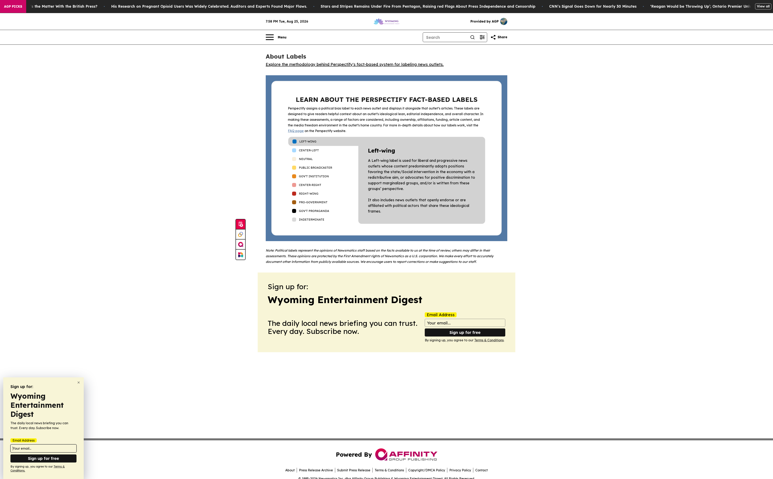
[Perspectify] (240, 234)
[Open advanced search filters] (482, 37)
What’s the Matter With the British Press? (59, 6)
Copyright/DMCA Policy (426, 470)
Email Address (441, 314)
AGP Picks (13, 6)
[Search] (472, 37)
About (290, 470)
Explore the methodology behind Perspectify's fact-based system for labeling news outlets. (355, 64)
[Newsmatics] (240, 255)
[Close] (79, 382)
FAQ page (296, 131)
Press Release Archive (316, 470)
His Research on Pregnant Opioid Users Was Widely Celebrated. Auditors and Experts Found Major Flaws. (209, 6)
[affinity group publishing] (240, 245)
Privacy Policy (460, 470)
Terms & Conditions (489, 340)
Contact (481, 470)
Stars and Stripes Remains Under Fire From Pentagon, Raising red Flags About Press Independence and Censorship (428, 6)
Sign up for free (465, 332)
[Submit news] (240, 224)
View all (763, 6)
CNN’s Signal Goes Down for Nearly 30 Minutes (593, 6)
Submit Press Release (353, 470)
